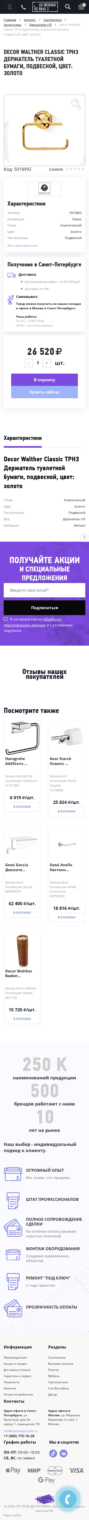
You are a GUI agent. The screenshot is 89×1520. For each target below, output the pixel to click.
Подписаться (44, 607)
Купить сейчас (44, 392)
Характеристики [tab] (23, 438)
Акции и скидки (15, 1364)
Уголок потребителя (18, 1394)
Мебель (54, 1376)
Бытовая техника (60, 1364)
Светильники (58, 1382)
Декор (52, 1394)
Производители (15, 1357)
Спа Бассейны (58, 1388)
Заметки (10, 1388)
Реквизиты (12, 1382)
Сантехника (57, 1357)
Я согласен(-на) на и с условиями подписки (38, 625)
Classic (77, 219)
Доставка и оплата (17, 1370)
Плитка (53, 1370)
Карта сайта (12, 1515)
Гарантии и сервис (17, 1376)
